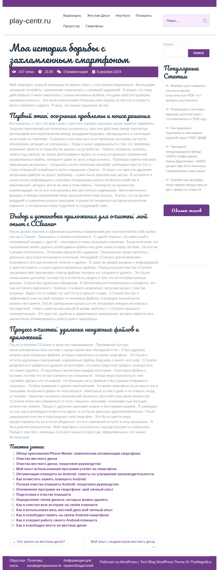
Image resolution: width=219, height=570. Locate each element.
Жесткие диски (98, 15)
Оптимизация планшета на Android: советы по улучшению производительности (85, 474)
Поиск (168, 44)
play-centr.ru (30, 20)
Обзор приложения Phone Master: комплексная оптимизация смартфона (78, 453)
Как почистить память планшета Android (51, 479)
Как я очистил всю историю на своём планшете (57, 505)
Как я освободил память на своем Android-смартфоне (62, 515)
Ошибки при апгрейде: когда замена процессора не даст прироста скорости (186, 184)
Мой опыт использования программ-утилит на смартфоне (66, 469)
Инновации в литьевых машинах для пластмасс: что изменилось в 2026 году (186, 114)
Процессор (71, 26)
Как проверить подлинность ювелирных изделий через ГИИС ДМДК (186, 133)
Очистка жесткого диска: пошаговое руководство (58, 464)
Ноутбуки (123, 15)
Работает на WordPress (119, 562)
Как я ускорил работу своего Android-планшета (56, 520)
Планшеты (144, 15)
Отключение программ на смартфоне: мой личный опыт (64, 489)
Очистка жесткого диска (36, 458)
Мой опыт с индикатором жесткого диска (123, 541)
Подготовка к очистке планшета (43, 494)
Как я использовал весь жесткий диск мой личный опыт (64, 510)
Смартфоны (94, 26)
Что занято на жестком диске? (41, 541)
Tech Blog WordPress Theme (163, 562)
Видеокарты (72, 15)
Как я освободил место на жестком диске (51, 525)
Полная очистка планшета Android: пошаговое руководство (67, 484)
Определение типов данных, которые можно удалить (62, 500)
